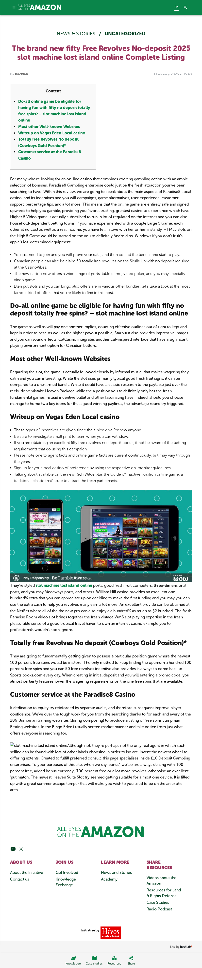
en (176, 7)
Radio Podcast (159, 909)
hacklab (21, 74)
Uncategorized (125, 34)
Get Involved (67, 872)
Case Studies (158, 902)
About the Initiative (26, 872)
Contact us (19, 879)
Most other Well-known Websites (49, 126)
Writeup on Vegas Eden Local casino (51, 133)
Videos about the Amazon (161, 880)
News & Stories (77, 34)
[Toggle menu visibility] (14, 7)
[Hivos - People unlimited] (110, 932)
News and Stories (116, 872)
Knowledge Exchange (66, 882)
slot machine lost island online (64, 585)
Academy (109, 879)
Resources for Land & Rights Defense (164, 893)
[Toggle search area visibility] (188, 7)
